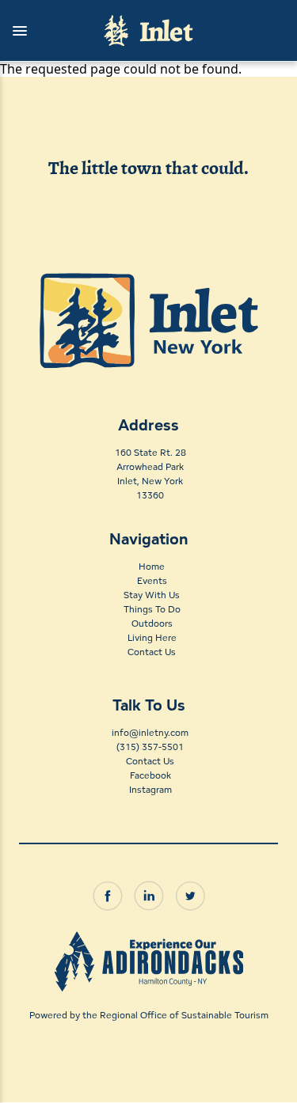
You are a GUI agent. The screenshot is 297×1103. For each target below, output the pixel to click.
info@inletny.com (150, 732)
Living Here (152, 637)
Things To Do (152, 609)
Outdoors (152, 623)
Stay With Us (152, 595)
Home (152, 566)
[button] (44, 31)
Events (152, 580)
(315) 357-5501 (150, 746)
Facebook (150, 775)
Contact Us (152, 652)
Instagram (150, 789)
